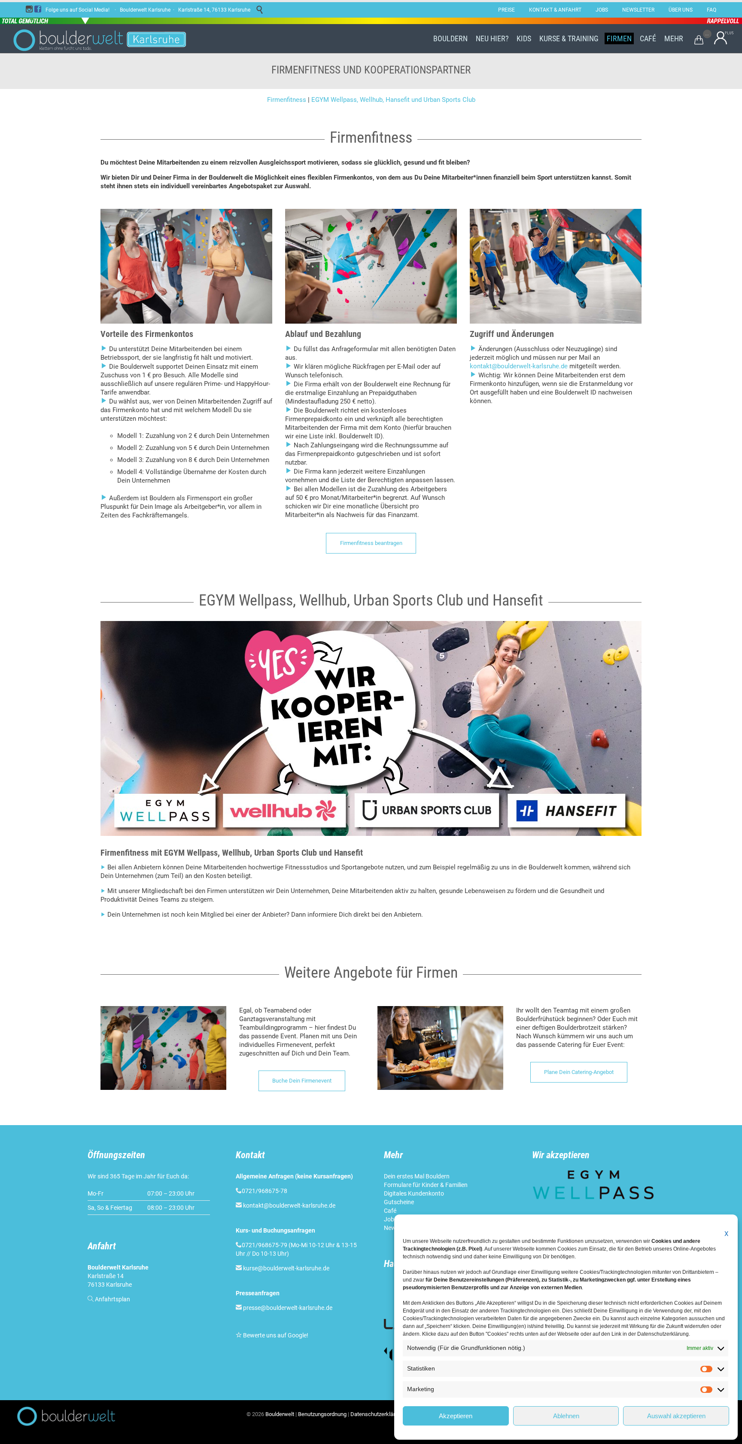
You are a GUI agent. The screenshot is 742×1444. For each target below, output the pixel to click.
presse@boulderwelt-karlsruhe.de (287, 1307)
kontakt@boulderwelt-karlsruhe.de (519, 366)
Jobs (390, 1219)
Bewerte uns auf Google (275, 1335)
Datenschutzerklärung (377, 1414)
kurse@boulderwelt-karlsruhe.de (286, 1268)
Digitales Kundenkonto (414, 1193)
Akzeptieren (455, 1416)
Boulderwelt (279, 1414)
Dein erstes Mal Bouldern (417, 1176)
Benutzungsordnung (322, 1414)
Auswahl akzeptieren (676, 1416)
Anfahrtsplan (112, 1299)
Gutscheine (399, 1202)
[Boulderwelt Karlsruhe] (107, 38)
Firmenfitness (286, 100)
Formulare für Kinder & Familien (426, 1184)
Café (390, 1210)
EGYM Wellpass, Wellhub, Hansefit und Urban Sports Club (393, 100)
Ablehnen (566, 1416)
